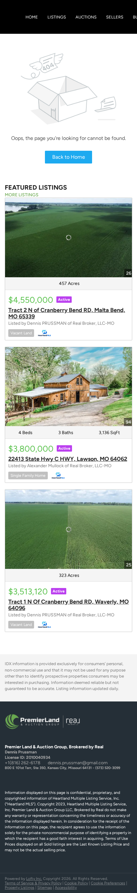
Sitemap (44, 887)
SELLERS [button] (114, 17)
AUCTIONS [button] (86, 17)
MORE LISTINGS (22, 195)
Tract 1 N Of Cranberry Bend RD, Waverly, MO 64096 (68, 605)
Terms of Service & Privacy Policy (33, 883)
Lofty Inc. (34, 878)
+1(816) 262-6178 (22, 763)
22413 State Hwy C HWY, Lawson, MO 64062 (67, 458)
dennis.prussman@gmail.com (78, 763)
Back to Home (68, 157)
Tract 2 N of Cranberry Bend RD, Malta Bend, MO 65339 (66, 313)
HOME (31, 17)
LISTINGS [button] (56, 17)
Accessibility (66, 887)
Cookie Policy (76, 883)
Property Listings (19, 887)
